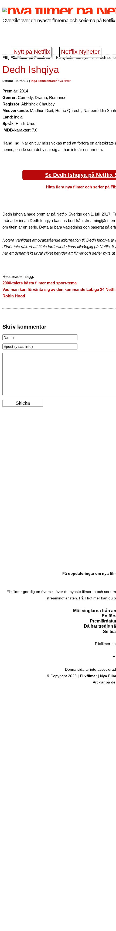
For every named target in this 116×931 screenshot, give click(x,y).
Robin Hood (13, 296)
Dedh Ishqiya (30, 69)
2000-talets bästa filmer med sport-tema (39, 283)
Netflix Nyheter (80, 51)
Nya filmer (64, 80)
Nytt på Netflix (31, 51)
